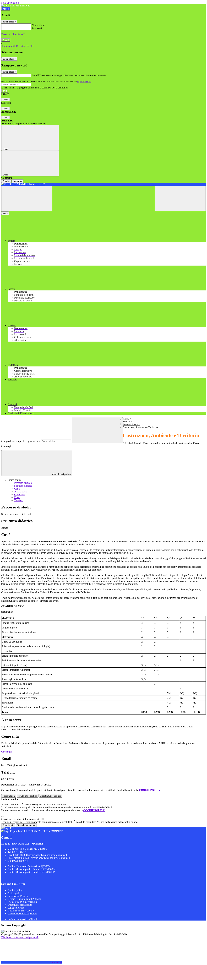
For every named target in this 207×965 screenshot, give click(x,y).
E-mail (35, 75)
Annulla (6, 181)
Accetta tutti (50, 796)
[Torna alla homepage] (103, 184)
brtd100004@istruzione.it (41, 855)
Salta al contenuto (10, 2)
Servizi (126, 421)
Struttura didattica (23, 485)
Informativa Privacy (18, 896)
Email (17, 497)
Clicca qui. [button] (6, 751)
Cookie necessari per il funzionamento (21, 819)
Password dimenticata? (13, 34)
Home (126, 418)
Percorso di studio (23, 482)
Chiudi (5, 99)
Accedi (6, 9)
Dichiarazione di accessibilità (22, 901)
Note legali (13, 893)
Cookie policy (15, 890)
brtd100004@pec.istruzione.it (42, 857)
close (5, 213)
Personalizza (9, 796)
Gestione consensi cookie (21, 910)
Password (37, 28)
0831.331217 (19, 852)
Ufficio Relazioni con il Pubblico (24, 899)
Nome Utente (39, 25)
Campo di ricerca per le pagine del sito (20, 441)
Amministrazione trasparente (22, 913)
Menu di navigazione (61, 474)
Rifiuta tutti (27, 796)
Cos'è (17, 488)
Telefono (18, 500)
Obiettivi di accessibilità (20, 904)
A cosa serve (20, 491)
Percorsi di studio (131, 424)
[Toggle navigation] (26, 198)
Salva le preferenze (26, 825)
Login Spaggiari (84, 81)
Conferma (17, 181)
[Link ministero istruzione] (15, 5)
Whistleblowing (16, 907)
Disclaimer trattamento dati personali (19, 937)
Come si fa (19, 494)
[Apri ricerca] (180, 198)
